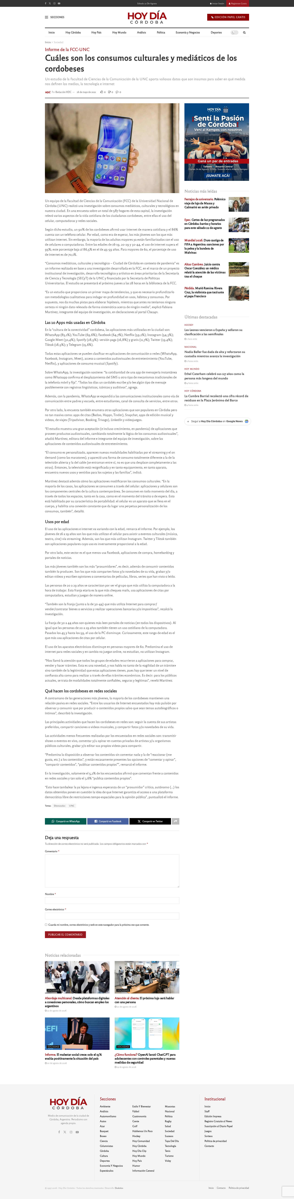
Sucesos (169, 1135)
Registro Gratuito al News (218, 1121)
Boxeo (103, 1135)
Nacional (190, 347)
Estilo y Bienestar (141, 1106)
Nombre (50, 894)
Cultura (104, 1155)
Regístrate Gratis (239, 3)
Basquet (104, 1131)
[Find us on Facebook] (45, 3)
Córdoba (104, 1150)
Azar (102, 1126)
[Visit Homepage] (147, 17)
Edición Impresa (213, 1116)
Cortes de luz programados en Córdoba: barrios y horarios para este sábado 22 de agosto (204, 224)
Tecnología (170, 1145)
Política (161, 32)
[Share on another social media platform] (175, 821)
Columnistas (106, 1145)
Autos (103, 1121)
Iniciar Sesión (218, 3)
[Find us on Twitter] (50, 3)
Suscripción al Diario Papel (219, 1126)
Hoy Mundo (119, 32)
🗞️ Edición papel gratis (228, 17)
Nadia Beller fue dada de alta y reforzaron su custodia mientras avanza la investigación (214, 354)
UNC (72, 805)
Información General (143, 1170)
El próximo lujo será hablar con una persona (144, 1000)
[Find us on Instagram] (54, 3)
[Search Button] (244, 32)
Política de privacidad (216, 1140)
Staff (207, 1111)
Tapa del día (172, 1140)
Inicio (51, 32)
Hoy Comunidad (141, 1140)
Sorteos (209, 1135)
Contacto (209, 1145)
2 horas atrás (192, 361)
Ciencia (104, 1140)
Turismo (169, 1155)
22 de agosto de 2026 (56, 1010)
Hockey (188, 325)
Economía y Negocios (188, 32)
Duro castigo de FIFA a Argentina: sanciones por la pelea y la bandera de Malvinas (204, 246)
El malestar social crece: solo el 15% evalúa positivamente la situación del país (73, 1056)
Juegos (208, 1131)
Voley (168, 1160)
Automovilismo (108, 1116)
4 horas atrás (192, 383)
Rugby (168, 1121)
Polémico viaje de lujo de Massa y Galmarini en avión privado (204, 203)
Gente (135, 1121)
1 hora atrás (191, 338)
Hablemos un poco (142, 1131)
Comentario (52, 851)
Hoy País (96, 32)
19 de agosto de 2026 (126, 1067)
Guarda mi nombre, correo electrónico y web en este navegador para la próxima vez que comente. (98, 924)
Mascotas (170, 1106)
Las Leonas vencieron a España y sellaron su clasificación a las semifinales (213, 332)
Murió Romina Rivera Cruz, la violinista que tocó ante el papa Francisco (204, 292)
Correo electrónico (55, 909)
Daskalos (119, 1188)
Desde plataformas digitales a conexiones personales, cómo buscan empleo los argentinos (77, 1002)
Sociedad (58, 42)
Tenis (167, 1150)
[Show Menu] (46, 17)
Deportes (216, 32)
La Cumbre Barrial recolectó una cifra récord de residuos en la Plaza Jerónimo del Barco (216, 398)
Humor (136, 1165)
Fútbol (135, 1111)
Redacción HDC (63, 92)
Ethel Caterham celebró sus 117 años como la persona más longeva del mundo (214, 376)
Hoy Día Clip (139, 1150)
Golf (134, 1126)
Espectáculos (106, 1170)
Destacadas (59, 805)
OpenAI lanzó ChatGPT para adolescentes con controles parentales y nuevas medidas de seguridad (145, 1058)
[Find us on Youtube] (59, 3)
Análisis (141, 32)
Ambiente (105, 1106)
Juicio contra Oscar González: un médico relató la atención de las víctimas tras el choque (204, 270)
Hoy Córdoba (73, 32)
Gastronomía (139, 1116)
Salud (168, 1126)
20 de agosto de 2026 (126, 1006)
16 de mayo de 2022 (86, 92)
